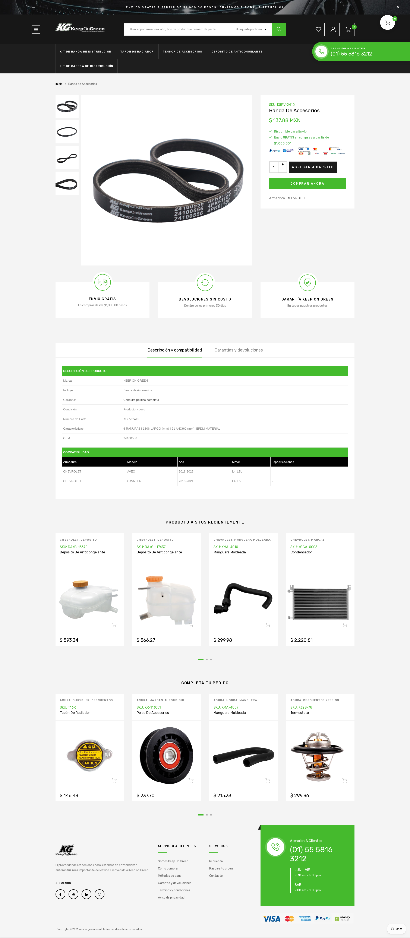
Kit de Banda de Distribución (85, 51)
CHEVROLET (296, 198)
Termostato (299, 713)
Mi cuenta (216, 861)
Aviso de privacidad (171, 897)
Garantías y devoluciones (239, 350)
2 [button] (207, 659)
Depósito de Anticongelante (237, 51)
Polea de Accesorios (153, 713)
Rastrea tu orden (221, 868)
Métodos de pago (170, 876)
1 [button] (201, 659)
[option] (166, 180)
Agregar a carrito (313, 167)
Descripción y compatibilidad (174, 350)
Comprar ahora (307, 183)
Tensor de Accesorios (182, 51)
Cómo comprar (168, 868)
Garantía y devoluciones (174, 883)
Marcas (318, 539)
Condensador (301, 552)
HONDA (232, 700)
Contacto (216, 876)
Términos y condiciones (174, 890)
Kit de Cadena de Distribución (86, 66)
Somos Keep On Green (173, 861)
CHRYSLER (81, 700)
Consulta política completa (141, 399)
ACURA (65, 700)
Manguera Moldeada (252, 539)
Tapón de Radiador (137, 51)
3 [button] (211, 659)
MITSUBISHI (174, 700)
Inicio (59, 84)
